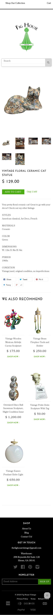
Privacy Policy (22, 599)
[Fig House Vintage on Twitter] (15, 568)
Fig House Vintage (28, 595)
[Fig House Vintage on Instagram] (37, 568)
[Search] (48, 62)
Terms (33, 599)
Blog (26, 533)
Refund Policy (43, 599)
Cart (49, 3)
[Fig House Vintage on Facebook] (23, 568)
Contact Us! (26, 537)
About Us (26, 529)
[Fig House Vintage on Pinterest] (30, 568)
